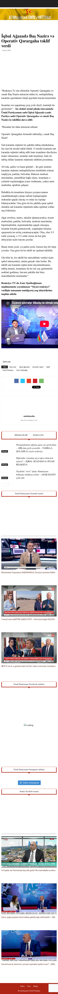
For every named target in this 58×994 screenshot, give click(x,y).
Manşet (4, 451)
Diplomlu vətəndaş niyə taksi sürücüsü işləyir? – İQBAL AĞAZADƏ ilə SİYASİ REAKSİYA (35, 461)
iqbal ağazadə (24, 367)
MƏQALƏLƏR (21, 435)
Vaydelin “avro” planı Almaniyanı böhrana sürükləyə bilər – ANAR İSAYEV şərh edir (36, 474)
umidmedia (29, 416)
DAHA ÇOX (38, 435)
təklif (48, 367)
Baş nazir (13, 367)
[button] (54, 3)
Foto (29, 986)
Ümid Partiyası (8, 370)
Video (22, 986)
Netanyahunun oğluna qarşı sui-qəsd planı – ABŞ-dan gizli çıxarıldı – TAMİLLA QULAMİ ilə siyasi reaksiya (36, 448)
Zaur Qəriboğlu (22, 370)
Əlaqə (35, 986)
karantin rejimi (38, 367)
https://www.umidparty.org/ (29, 420)
